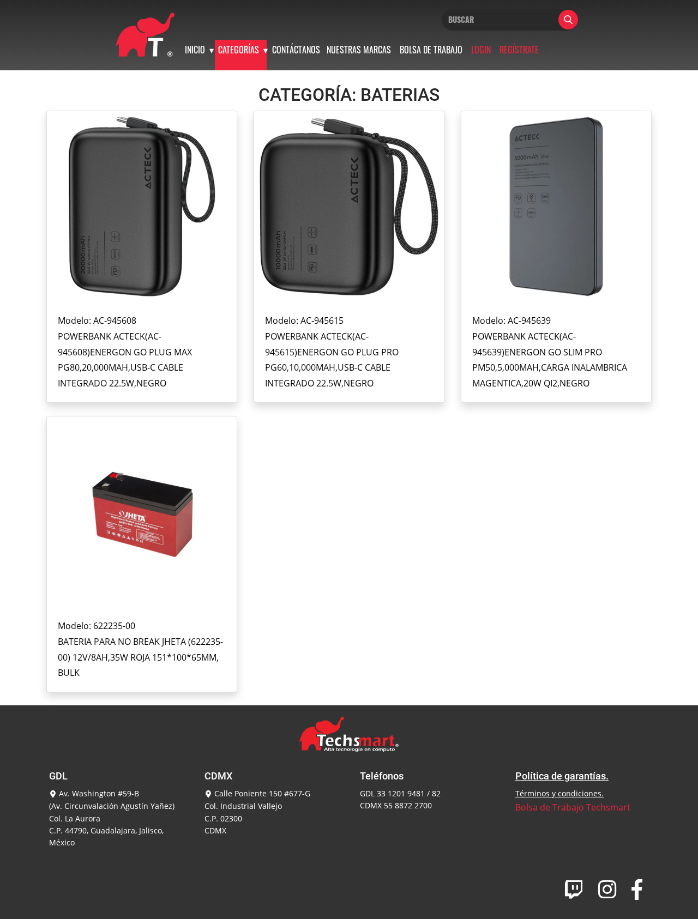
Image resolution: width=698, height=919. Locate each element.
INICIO (195, 49)
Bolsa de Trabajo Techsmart (572, 807)
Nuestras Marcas (359, 49)
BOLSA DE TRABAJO (431, 49)
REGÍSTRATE (519, 49)
